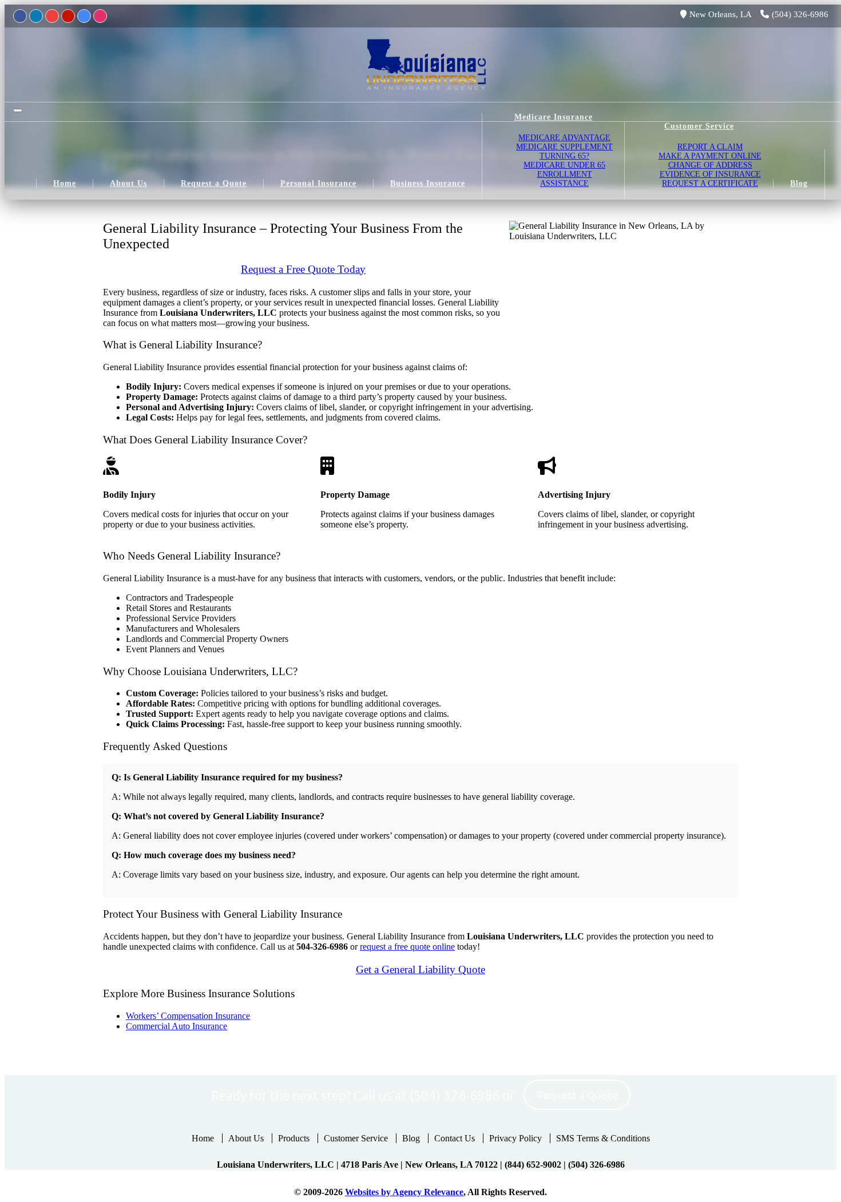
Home (203, 1138)
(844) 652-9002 (533, 1164)
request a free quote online (407, 946)
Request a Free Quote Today (303, 269)
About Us (246, 1138)
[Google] (84, 16)
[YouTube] (52, 16)
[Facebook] (20, 16)
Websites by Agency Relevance (404, 1192)
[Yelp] (68, 16)
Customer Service (356, 1138)
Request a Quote (577, 1095)
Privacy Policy (515, 1138)
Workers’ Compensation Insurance (188, 1016)
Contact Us (454, 1138)
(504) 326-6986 (800, 14)
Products (294, 1138)
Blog (411, 1138)
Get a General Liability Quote (420, 969)
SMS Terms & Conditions (603, 1138)
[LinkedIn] (36, 16)
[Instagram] (100, 16)
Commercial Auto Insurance (176, 1026)
